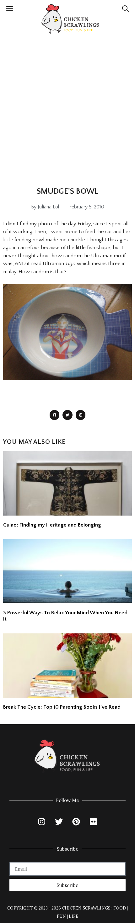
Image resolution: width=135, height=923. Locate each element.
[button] (125, 9)
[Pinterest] (76, 821)
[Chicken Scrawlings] (70, 19)
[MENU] (9, 9)
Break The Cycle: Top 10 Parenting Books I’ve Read (62, 707)
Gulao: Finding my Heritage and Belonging (52, 525)
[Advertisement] (67, 109)
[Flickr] (93, 821)
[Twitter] (59, 821)
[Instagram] (42, 821)
